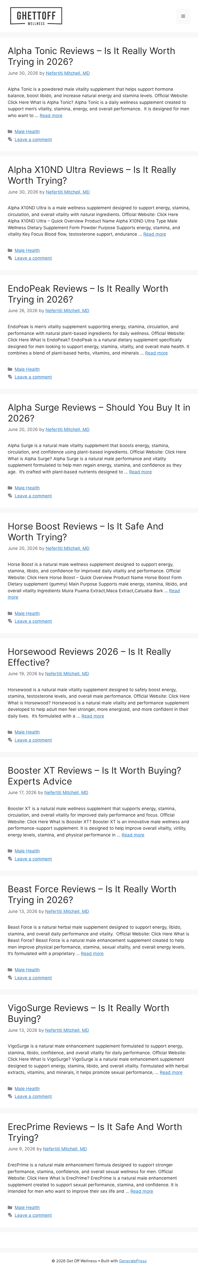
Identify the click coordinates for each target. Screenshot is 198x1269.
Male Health (27, 131)
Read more (51, 115)
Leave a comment (33, 139)
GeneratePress (133, 1260)
